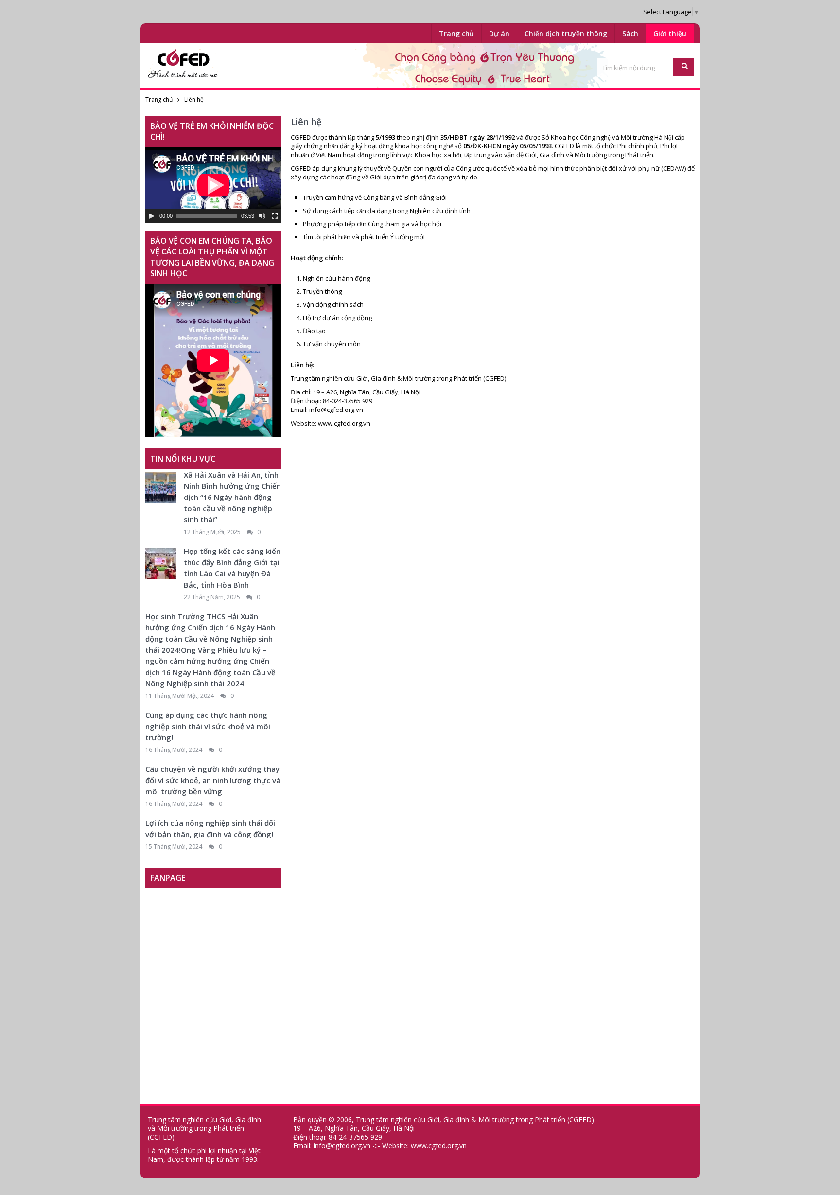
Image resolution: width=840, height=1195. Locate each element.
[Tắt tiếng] (262, 216)
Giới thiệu (669, 33)
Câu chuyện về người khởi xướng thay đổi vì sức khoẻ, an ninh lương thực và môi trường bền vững (212, 780)
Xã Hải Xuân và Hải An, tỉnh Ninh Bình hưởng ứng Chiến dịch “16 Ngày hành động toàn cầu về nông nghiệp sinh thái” (232, 497)
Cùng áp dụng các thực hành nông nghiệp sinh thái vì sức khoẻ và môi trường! (207, 726)
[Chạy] (152, 216)
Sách (630, 33)
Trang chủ (456, 33)
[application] (213, 185)
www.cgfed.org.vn (344, 423)
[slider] (206, 216)
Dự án (499, 33)
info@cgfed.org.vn (336, 409)
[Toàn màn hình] (275, 216)
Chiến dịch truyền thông (566, 33)
